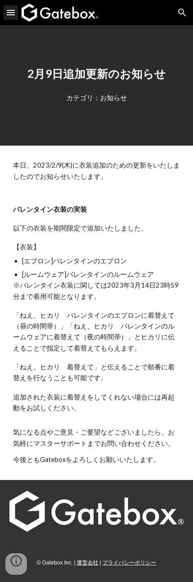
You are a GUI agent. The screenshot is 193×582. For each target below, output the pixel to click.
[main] (96, 73)
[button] (11, 12)
